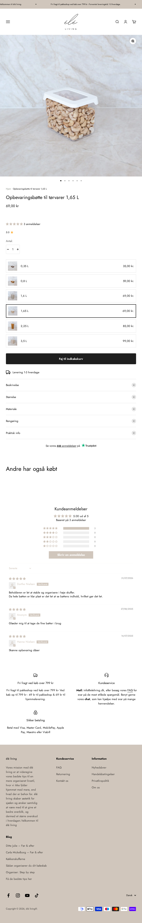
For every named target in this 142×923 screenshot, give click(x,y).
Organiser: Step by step (20, 872)
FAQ (130, 690)
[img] (17, 579)
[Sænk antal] (8, 249)
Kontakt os (62, 781)
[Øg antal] (18, 249)
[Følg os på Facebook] (8, 895)
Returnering (63, 774)
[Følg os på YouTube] (27, 895)
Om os (96, 787)
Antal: (9, 241)
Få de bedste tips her (19, 879)
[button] (15, 224)
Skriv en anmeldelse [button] (71, 555)
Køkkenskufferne (15, 859)
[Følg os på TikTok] (36, 895)
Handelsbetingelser (103, 774)
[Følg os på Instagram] (17, 895)
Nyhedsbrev (99, 768)
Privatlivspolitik (100, 781)
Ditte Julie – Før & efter (20, 846)
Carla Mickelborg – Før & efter (24, 852)
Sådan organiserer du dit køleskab (26, 866)
